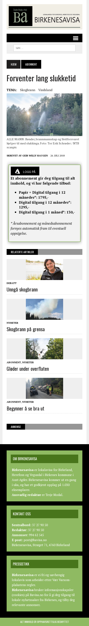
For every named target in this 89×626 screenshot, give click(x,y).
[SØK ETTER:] (44, 47)
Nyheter (12, 322)
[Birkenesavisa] (44, 17)
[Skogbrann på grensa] (44, 317)
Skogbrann (27, 90)
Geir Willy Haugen (35, 155)
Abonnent (14, 362)
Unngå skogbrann (22, 289)
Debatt (12, 283)
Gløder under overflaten (28, 368)
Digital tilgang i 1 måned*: (42, 212)
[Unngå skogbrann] (44, 277)
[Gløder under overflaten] (44, 356)
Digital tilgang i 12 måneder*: (45, 202)
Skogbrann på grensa (26, 329)
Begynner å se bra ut (25, 408)
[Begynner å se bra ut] (44, 396)
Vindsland (45, 90)
